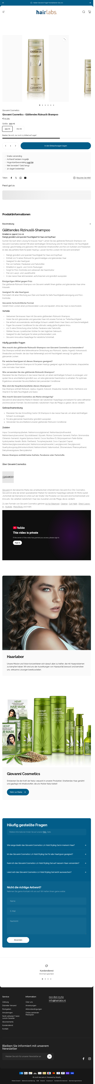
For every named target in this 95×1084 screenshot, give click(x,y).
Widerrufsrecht (16, 1080)
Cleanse (64, 504)
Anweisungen (31, 1005)
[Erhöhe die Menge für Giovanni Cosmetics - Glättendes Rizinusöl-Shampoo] (16, 145)
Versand (42, 1080)
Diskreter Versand (9, 1005)
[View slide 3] (48, 979)
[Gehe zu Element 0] (39, 105)
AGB (37, 1080)
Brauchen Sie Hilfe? (84, 178)
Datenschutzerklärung (28, 1080)
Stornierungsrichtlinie (75, 1080)
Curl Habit (73, 504)
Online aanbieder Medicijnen (32, 1014)
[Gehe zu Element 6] (53, 105)
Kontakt (5, 1029)
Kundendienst (47, 970)
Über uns (29, 1002)
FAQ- (45, 832)
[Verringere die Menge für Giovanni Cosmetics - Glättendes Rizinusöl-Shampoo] (5, 145)
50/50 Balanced (52, 504)
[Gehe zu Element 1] (42, 105)
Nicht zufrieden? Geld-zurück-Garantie (11, 1017)
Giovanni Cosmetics (10, 110)
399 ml (7, 129)
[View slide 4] (50, 979)
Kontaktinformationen (61, 1080)
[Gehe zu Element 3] (48, 105)
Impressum (49, 1080)
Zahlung (5, 1002)
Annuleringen (7, 1013)
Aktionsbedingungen (34, 1009)
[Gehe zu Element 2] (45, 105)
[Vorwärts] (90, 3)
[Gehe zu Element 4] (50, 105)
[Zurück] (3, 3)
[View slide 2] (45, 979)
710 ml (19, 129)
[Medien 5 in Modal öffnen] (64, 39)
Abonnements (7, 1022)
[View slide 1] (42, 979)
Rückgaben (6, 1009)
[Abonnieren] (49, 1056)
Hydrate (8, 507)
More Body (18, 507)
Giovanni (6, 490)
